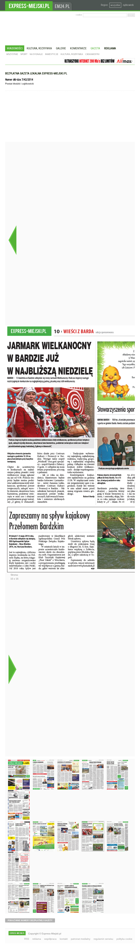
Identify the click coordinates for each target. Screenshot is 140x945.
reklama (36, 938)
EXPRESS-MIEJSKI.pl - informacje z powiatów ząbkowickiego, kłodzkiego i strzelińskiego (29, 5)
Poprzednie (12, 240)
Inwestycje (51, 54)
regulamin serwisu (103, 938)
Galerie (61, 48)
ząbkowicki (128, 5)
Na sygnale (36, 54)
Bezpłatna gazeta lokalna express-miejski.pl (36, 73)
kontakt (64, 938)
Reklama (110, 48)
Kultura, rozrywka (39, 48)
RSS (26, 938)
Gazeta (95, 48)
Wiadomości (15, 48)
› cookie (78, 15)
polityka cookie (124, 938)
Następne (12, 669)
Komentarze (78, 48)
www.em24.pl (63, 5)
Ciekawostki (92, 54)
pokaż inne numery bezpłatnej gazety (30, 920)
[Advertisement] (70, 116)
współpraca (50, 938)
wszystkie (115, 5)
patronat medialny (80, 938)
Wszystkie (12, 54)
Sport (23, 54)
